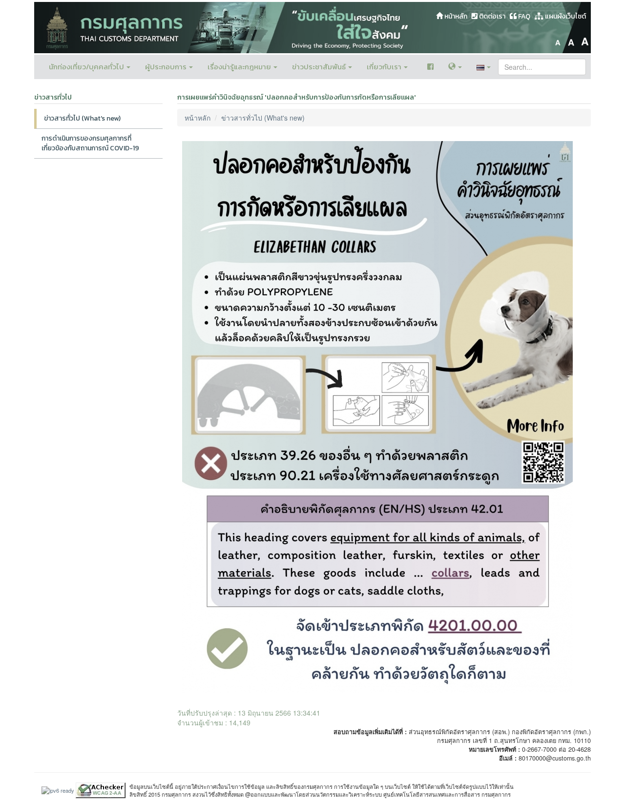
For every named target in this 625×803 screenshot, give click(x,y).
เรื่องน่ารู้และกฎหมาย (240, 66)
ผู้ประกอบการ (166, 66)
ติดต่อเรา (491, 16)
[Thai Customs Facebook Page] (430, 67)
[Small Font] (557, 40)
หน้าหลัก (455, 16)
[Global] (455, 67)
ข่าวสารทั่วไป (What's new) (82, 118)
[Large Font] (585, 40)
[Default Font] (571, 40)
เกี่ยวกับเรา (385, 66)
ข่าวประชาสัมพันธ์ (319, 66)
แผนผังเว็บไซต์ (564, 16)
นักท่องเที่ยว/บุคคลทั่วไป (87, 66)
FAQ (523, 16)
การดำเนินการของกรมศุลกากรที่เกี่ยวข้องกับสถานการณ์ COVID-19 (90, 143)
